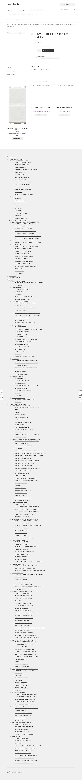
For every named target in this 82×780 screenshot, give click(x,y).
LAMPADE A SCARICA (20, 378)
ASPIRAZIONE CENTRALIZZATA (19, 503)
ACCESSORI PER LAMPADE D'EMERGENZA (26, 360)
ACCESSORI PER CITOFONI (22, 738)
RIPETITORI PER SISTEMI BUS (22, 625)
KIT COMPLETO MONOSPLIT (22, 258)
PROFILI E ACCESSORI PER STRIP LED (25, 399)
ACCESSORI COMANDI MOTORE (23, 162)
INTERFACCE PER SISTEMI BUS (23, 610)
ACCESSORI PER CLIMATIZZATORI (23, 248)
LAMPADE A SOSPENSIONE (22, 331)
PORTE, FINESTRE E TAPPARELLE (23, 538)
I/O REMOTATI (18, 208)
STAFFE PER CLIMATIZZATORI (22, 263)
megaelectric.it (20, 772)
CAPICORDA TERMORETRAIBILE (23, 549)
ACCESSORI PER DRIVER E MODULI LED (25, 303)
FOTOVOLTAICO (30, 15)
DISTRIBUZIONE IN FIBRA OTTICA (23, 422)
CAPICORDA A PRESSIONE (22, 544)
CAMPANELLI (18, 743)
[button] (32, 34)
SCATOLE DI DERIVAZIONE (18, 692)
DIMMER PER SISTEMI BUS (22, 608)
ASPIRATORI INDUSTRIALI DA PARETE (24, 233)
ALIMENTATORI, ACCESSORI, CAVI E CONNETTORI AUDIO (29, 574)
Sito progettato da (11, 772)
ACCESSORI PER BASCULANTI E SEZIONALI (26, 520)
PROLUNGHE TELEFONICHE (22, 685)
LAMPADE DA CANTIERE (21, 334)
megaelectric (13, 3)
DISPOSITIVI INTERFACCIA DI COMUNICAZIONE (27, 656)
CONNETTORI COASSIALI (21, 417)
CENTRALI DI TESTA (20, 414)
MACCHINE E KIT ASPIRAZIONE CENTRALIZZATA (27, 507)
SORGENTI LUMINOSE (17, 377)
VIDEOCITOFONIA (16, 736)
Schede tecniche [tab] (11, 74)
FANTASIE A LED (19, 291)
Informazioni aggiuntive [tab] (12, 71)
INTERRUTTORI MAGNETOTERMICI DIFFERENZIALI (27, 468)
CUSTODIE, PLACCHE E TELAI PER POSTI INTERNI (27, 748)
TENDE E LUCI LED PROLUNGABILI (23, 296)
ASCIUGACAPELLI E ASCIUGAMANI (24, 223)
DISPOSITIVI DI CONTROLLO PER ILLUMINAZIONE (27, 315)
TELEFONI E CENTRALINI (18, 706)
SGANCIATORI (18, 192)
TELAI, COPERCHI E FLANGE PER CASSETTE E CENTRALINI (30, 570)
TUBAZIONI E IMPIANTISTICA (22, 516)
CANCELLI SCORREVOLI (21, 535)
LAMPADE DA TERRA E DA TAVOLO (23, 341)
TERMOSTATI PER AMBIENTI (22, 731)
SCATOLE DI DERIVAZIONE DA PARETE (24, 701)
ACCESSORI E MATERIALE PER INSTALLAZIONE (27, 246)
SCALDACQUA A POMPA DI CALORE (24, 261)
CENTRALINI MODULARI (18, 564)
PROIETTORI (18, 354)
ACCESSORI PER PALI (20, 372)
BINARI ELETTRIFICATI (20, 327)
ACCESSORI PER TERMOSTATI (22, 724)
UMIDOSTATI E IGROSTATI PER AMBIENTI (25, 734)
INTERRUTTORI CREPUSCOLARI (23, 458)
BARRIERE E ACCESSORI (21, 528)
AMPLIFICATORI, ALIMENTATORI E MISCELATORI (27, 407)
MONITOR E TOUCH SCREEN (22, 620)
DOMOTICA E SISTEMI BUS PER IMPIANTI (22, 592)
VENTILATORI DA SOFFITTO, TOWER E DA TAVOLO (27, 238)
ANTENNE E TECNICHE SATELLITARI (21, 406)
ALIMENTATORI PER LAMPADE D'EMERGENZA (26, 363)
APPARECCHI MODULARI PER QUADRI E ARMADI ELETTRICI (27, 439)
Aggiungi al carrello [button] (17, 138)
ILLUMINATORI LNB (19, 424)
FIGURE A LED (18, 294)
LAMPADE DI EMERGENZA (21, 365)
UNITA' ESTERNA (19, 271)
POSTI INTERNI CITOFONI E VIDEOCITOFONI (26, 755)
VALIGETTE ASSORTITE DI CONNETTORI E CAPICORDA (29, 561)
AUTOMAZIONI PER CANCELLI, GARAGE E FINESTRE (25, 519)
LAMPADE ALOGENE (20, 383)
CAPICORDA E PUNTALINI (18, 540)
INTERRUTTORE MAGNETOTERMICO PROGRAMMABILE (29, 456)
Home (9, 24)
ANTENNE (17, 409)
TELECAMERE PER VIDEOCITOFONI (24, 763)
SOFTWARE (18, 215)
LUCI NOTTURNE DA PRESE (22, 346)
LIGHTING (38, 15)
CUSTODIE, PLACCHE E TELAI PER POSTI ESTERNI (28, 745)
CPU (16, 203)
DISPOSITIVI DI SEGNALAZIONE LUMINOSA (25, 651)
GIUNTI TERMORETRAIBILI (21, 554)
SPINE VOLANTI (19, 690)
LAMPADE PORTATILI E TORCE (22, 344)
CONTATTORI (18, 448)
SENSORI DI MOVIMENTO (21, 664)
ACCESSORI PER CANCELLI (22, 523)
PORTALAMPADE (19, 285)
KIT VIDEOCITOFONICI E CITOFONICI (24, 750)
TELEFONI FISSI (19, 720)
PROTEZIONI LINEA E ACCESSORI (23, 713)
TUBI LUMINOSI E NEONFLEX (22, 299)
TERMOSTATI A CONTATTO (21, 729)
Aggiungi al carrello (48, 50)
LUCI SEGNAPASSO (20, 349)
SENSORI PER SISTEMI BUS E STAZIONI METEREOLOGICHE (30, 628)
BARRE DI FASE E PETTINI (21, 167)
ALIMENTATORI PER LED (21, 310)
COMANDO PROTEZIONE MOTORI (20, 161)
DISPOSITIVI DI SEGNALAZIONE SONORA (25, 654)
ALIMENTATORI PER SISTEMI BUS (23, 598)
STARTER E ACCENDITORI (21, 318)
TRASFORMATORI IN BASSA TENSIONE (25, 323)
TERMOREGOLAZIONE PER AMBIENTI (21, 723)
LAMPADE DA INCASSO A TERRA (23, 336)
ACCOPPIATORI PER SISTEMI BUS (23, 595)
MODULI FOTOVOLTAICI (17, 277)
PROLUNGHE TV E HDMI (21, 688)
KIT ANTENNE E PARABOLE (22, 427)
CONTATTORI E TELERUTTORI (22, 177)
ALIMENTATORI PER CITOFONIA (23, 740)
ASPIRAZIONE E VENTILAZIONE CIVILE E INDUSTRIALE (25, 222)
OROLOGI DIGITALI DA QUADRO (23, 473)
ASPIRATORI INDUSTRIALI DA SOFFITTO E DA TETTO (28, 236)
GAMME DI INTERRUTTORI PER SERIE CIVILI (37, 24)
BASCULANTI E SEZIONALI (21, 530)
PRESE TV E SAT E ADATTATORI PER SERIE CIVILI (27, 434)
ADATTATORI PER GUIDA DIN (22, 165)
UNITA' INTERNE (19, 273)
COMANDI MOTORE (20, 172)
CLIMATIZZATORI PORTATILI (22, 253)
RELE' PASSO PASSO (20, 488)
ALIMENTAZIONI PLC (20, 201)
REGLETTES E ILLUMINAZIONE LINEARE (25, 356)
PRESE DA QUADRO (20, 475)
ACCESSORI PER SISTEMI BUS (22, 593)
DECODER (17, 419)
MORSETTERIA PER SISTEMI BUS (23, 623)
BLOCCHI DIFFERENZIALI (21, 443)
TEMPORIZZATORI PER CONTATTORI (24, 194)
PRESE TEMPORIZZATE (21, 678)
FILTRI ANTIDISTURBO (20, 179)
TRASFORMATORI (19, 320)
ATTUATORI (18, 600)
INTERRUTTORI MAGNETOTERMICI (23, 465)
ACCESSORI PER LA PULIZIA (22, 504)
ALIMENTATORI (18, 305)
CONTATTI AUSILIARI (20, 174)
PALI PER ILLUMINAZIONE (21, 374)
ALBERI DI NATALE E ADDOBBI (22, 289)
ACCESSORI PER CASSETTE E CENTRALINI (26, 565)
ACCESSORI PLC (19, 198)
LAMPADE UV (18, 395)
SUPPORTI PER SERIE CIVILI (22, 666)
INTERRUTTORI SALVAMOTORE (23, 182)
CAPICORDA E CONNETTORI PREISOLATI (25, 547)
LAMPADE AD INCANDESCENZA (23, 380)
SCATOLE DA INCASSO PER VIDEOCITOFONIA (26, 760)
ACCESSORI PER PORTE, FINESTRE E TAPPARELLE (28, 525)
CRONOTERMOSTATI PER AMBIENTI (24, 727)
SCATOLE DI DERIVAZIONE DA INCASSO (25, 699)
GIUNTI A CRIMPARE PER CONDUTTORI (25, 551)
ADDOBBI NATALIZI (16, 288)
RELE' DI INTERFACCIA (21, 483)
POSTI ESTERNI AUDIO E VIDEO (23, 753)
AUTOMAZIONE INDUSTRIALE (35, 10)
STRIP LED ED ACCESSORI (18, 398)
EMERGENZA (15, 359)
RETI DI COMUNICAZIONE (21, 213)
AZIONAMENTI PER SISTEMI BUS (23, 603)
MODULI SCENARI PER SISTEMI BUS (24, 618)
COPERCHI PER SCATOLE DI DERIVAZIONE (26, 696)
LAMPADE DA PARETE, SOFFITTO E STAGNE (26, 339)
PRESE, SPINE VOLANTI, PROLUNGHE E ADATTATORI (25, 669)
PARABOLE (18, 432)
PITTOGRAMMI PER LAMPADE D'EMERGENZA (26, 368)
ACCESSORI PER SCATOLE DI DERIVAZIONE (26, 694)
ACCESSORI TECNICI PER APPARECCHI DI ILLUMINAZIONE (30, 283)
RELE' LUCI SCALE (19, 485)
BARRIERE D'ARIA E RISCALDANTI (23, 251)
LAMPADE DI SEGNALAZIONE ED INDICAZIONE (26, 385)
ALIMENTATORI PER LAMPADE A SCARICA (25, 308)
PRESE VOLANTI (19, 680)
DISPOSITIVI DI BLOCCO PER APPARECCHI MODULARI (28, 451)
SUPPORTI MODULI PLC (21, 218)
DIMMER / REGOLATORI (21, 646)
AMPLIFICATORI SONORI (21, 577)
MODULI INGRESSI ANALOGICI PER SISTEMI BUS (27, 613)
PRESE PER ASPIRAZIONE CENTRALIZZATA (26, 514)
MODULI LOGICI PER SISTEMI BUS (23, 615)
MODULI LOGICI (19, 210)
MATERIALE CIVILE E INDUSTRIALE (15, 20)
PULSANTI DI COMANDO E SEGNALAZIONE (26, 478)
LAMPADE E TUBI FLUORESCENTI (23, 390)
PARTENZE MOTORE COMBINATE (23, 184)
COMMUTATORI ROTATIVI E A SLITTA (24, 644)
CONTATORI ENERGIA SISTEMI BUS (24, 605)
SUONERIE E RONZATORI (21, 495)
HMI (16, 206)
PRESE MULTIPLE (19, 675)
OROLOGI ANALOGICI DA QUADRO (23, 470)
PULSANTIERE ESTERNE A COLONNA (24, 758)
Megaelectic (9, 10)
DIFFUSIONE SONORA (17, 573)
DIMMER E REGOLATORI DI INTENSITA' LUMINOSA (27, 313)
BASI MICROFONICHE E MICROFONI (24, 582)
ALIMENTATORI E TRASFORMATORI (20, 301)
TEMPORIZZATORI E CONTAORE (23, 498)
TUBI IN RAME (18, 268)
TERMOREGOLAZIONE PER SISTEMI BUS (25, 635)
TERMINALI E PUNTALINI (21, 556)
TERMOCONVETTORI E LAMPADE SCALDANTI (26, 266)
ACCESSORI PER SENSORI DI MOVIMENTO (25, 641)
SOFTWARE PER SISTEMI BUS (22, 630)
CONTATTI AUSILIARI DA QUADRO (23, 446)
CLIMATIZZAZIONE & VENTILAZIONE (16, 15)
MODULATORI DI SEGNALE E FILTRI (24, 429)
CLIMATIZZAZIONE (16, 245)
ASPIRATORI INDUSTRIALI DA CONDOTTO (25, 231)
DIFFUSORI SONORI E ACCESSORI (23, 584)
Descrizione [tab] (9, 67)
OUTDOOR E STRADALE (21, 351)
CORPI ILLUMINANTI (17, 325)
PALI (13, 370)
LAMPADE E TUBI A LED (21, 388)
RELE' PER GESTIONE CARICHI (23, 490)
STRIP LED (18, 402)
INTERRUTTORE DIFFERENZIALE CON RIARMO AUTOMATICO (30, 453)
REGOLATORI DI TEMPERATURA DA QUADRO (26, 480)
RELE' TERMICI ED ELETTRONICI (23, 189)
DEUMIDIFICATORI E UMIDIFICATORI (24, 256)
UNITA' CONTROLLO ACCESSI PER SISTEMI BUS (27, 638)
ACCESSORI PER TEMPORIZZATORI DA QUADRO (27, 441)
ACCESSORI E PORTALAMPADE (20, 281)
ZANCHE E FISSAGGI (20, 437)
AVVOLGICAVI (18, 673)
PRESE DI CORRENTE (20, 659)
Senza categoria (22, 10)
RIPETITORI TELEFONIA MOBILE (23, 715)
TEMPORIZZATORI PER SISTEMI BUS (24, 633)
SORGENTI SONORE (20, 589)
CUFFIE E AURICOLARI (20, 710)
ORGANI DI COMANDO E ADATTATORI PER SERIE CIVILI (28, 587)
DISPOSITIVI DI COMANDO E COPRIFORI (56, 24)
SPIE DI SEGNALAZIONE (21, 493)
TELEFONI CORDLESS (20, 718)
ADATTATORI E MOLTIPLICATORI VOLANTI (25, 670)
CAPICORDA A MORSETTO (21, 542)
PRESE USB (18, 661)
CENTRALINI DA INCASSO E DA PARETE (25, 568)
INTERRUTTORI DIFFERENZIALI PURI (24, 463)
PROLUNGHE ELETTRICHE (22, 683)
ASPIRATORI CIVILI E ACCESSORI (23, 228)
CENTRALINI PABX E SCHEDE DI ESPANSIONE (26, 708)
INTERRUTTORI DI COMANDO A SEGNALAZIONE (27, 460)
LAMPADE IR (18, 393)
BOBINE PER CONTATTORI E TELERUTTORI (26, 169)
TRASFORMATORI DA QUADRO (22, 500)
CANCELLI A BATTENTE (21, 533)
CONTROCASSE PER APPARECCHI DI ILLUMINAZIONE (28, 329)
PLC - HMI (14, 197)
